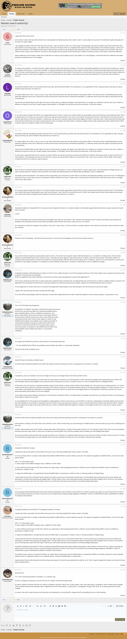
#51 (124, 270)
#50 (124, 252)
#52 (124, 302)
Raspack (4, 26)
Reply (123, 60)
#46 (124, 166)
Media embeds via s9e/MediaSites (79, 637)
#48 (124, 205)
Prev (4, 29)
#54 (124, 357)
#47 (124, 187)
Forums (11, 14)
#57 (124, 445)
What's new (20, 14)
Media (31, 14)
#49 (124, 235)
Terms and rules (101, 634)
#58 (124, 488)
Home (4, 14)
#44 (124, 112)
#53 (124, 338)
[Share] (121, 33)
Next (18, 29)
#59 (124, 506)
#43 (124, 83)
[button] (26, 13)
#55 (124, 372)
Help (117, 634)
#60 (124, 569)
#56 (124, 414)
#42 (124, 65)
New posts (4, 17)
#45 (124, 130)
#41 (124, 33)
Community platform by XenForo (55, 637)
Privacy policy (110, 634)
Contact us (92, 634)
